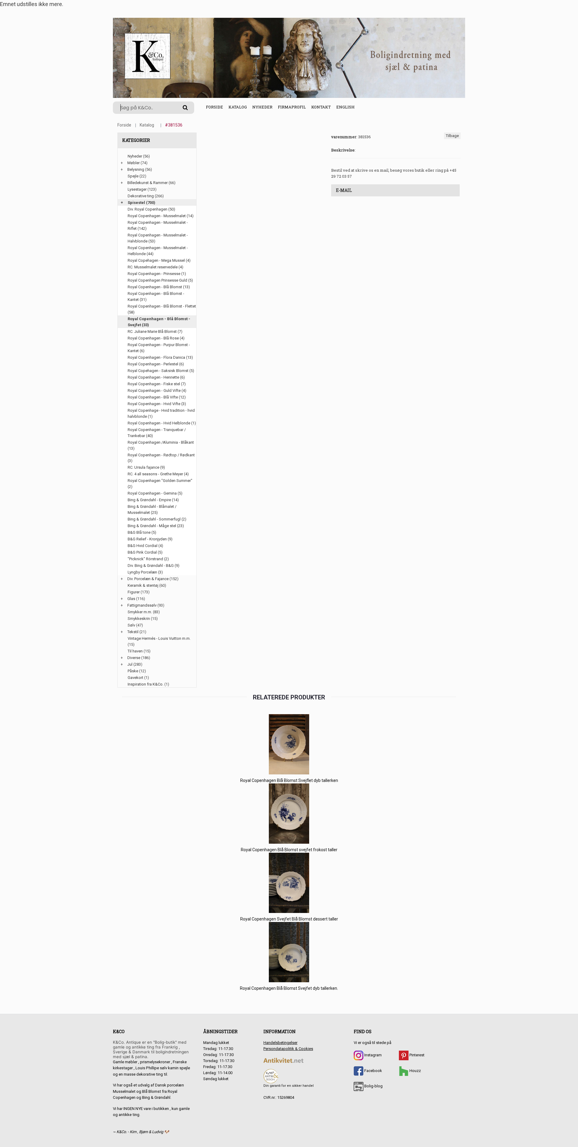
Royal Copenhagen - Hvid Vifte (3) (157, 404)
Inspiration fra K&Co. (145, 684)
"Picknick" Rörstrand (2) (148, 559)
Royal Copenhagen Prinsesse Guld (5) (160, 280)
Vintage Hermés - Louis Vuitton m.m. (159, 638)
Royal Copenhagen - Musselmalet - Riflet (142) (158, 225)
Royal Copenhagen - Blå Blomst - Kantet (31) (156, 296)
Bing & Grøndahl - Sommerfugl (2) (157, 519)
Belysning (135, 169)
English (345, 107)
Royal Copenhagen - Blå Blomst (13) (159, 287)
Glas (131, 598)
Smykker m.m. (140, 612)
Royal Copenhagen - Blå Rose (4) (156, 338)
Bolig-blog (373, 1086)
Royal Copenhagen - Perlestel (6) (156, 364)
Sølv (131, 625)
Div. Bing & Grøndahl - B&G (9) (153, 565)
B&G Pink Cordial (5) (145, 552)
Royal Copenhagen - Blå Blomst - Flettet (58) (162, 309)
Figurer (134, 592)
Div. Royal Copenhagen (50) (151, 209)
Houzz (415, 1070)
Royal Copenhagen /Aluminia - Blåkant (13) (161, 445)
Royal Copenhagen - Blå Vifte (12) (157, 397)
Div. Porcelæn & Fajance (148, 579)
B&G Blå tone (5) (142, 532)
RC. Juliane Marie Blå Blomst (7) (155, 331)
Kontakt (321, 107)
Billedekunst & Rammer (147, 182)
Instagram (372, 1055)
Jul (129, 664)
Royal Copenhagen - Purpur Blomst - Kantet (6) (159, 347)
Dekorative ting (141, 196)
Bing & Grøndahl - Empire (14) (153, 500)
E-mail (344, 190)
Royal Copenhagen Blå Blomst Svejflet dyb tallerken (289, 780)
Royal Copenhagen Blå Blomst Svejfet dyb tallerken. (289, 988)
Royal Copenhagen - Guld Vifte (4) (157, 390)
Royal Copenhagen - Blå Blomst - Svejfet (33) (159, 322)
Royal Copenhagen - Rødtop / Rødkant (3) (161, 458)
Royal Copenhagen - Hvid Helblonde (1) (162, 423)
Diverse (133, 657)
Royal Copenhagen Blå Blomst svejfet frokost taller (289, 849)
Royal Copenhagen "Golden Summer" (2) (160, 483)
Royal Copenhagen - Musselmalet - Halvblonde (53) (158, 238)
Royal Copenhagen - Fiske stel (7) (157, 384)
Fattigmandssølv (142, 605)
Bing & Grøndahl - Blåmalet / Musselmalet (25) (152, 509)
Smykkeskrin (139, 618)
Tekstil (132, 632)
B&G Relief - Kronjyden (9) (150, 539)
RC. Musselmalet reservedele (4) (155, 267)
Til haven (135, 651)
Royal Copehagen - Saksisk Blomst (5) (161, 370)
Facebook (372, 1070)
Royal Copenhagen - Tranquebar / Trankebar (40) (157, 432)
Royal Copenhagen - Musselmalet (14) (161, 216)
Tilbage (452, 135)
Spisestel (136, 202)
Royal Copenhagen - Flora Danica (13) (160, 357)
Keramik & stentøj (143, 585)
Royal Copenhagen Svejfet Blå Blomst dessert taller (289, 919)
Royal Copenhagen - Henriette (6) (156, 377)
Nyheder (262, 107)
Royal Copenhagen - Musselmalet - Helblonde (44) (158, 250)
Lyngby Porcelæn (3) (145, 572)
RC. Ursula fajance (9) (146, 467)
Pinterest (416, 1055)
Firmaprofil (292, 107)
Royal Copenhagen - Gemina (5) (155, 493)
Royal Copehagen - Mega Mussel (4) (159, 260)
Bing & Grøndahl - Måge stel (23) (156, 525)
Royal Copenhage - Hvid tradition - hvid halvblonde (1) (161, 413)
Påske (133, 671)
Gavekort (135, 677)
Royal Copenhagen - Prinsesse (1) (157, 273)
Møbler (133, 163)
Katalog (237, 107)
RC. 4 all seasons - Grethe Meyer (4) (158, 474)
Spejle (133, 176)
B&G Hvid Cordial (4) (145, 545)
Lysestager (137, 189)
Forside (214, 107)
